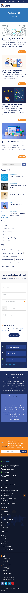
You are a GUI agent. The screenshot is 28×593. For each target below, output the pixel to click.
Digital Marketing (15, 231)
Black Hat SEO (5, 266)
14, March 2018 (14, 211)
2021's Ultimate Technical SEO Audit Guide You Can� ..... (12, 105)
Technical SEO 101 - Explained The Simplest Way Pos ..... (12, 71)
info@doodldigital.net (13, 347)
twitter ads (4, 262)
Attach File (7, 325)
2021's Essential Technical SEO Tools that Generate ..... (12, 39)
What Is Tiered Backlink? (17, 195)
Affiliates (15, 225)
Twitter (11, 250)
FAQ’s (4, 538)
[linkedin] (10, 364)
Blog (4, 536)
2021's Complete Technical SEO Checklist (13, 142)
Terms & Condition (8, 549)
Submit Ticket (18, 1)
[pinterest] (14, 364)
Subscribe (24, 451)
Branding (15, 234)
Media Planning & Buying (9, 501)
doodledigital (11, 360)
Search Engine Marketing (15, 238)
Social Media (5, 256)
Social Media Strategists (9, 498)
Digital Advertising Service (10, 493)
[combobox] (4, 308)
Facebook (4, 250)
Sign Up (11, 1)
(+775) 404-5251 (10, 476)
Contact (5, 544)
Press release (14, 256)
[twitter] (6, 364)
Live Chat (8, 472)
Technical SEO (15, 241)
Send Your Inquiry (14, 335)
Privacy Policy (7, 546)
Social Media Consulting (9, 503)
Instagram (18, 250)
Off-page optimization (15, 262)
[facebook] (2, 364)
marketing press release (7, 259)
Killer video (19, 253)
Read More (22, 51)
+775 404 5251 (12, 353)
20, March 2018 (14, 174)
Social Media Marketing (15, 228)
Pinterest (4, 253)
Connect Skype (9, 469)
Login (6, 1)
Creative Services (7, 495)
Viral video (11, 253)
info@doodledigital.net (12, 466)
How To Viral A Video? (16, 204)
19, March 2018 (14, 202)
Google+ (14, 266)
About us (5, 541)
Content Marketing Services (10, 490)
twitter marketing (20, 259)
